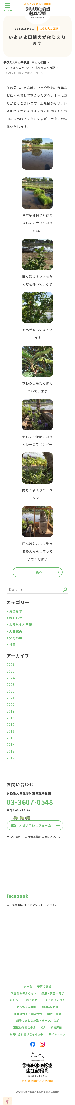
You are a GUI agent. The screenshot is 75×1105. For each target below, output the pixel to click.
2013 (11, 751)
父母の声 (15, 638)
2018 (11, 718)
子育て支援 (44, 986)
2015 (11, 738)
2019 (11, 711)
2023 (11, 684)
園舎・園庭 (54, 1014)
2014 (11, 744)
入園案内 (15, 631)
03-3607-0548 (30, 802)
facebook (17, 896)
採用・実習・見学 (52, 993)
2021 (11, 698)
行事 (12, 644)
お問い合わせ (50, 1007)
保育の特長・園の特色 (28, 1014)
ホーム (28, 986)
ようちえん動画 (26, 1007)
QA (43, 1027)
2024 (11, 678)
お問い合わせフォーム (35, 825)
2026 (11, 664)
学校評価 (56, 1027)
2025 (11, 671)
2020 (11, 704)
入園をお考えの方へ (23, 993)
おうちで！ (17, 611)
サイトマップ (57, 1034)
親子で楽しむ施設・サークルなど (37, 1021)
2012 (11, 758)
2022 (11, 691)
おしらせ (15, 618)
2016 (11, 731)
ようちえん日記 (49, 28)
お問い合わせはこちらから (26, 1034)
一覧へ (37, 572)
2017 (11, 724)
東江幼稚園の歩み (24, 1027)
